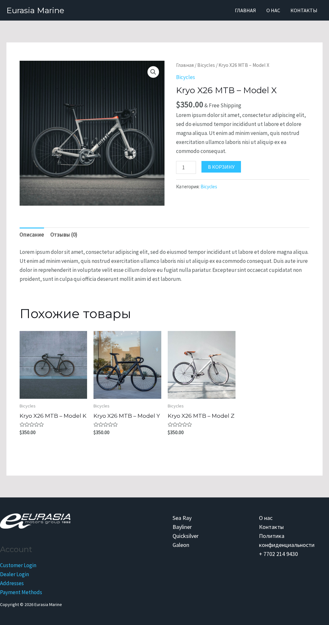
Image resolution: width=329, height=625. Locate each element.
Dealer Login (14, 574)
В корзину (221, 167)
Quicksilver (186, 536)
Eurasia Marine (35, 10)
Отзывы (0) (63, 234)
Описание (32, 234)
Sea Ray (182, 518)
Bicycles (206, 65)
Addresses (12, 583)
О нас (273, 10)
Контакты (303, 10)
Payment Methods (21, 592)
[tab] (32, 235)
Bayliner (182, 527)
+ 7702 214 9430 (278, 554)
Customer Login (18, 565)
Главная (245, 10)
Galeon (181, 545)
